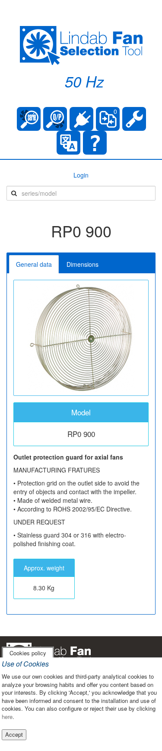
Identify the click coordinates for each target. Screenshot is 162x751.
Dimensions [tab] (82, 264)
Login (81, 175)
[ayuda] (95, 143)
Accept (14, 734)
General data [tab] (34, 264)
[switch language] (68, 143)
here (7, 716)
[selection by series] (29, 119)
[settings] (134, 119)
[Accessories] (81, 119)
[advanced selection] (55, 119)
